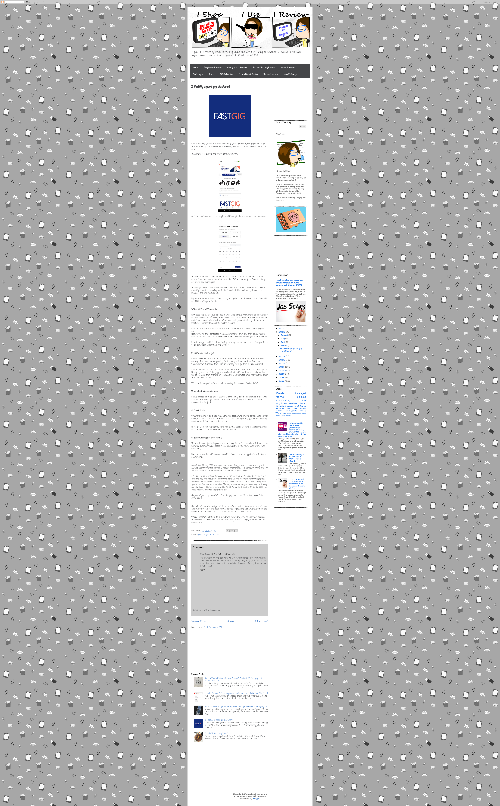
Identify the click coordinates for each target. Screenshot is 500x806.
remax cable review (283, 415)
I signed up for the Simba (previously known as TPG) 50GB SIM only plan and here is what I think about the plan (292, 429)
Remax (303, 406)
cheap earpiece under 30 (291, 404)
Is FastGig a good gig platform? (219, 720)
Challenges (198, 74)
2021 (282, 367)
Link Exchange (290, 74)
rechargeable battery (296, 411)
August (284, 335)
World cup (281, 413)
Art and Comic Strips (248, 74)
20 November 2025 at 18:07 (223, 554)
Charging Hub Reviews (237, 67)
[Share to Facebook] (234, 530)
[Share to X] (232, 530)
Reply (202, 570)
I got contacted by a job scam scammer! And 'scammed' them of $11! (289, 282)
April (283, 342)
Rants (211, 74)
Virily (289, 413)
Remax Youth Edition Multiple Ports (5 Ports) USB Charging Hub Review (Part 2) (233, 679)
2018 (282, 377)
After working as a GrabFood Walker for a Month (297, 457)
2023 (282, 360)
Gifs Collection (226, 74)
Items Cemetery (271, 74)
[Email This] (227, 530)
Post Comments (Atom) (215, 627)
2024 (282, 356)
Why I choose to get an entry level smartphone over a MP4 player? (236, 706)
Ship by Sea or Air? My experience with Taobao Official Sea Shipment (236, 693)
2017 (282, 381)
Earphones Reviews (213, 67)
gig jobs (201, 534)
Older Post (261, 621)
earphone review (286, 403)
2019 (282, 374)
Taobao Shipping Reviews (264, 67)
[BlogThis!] (229, 530)
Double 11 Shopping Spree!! (217, 733)
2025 (282, 332)
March (284, 346)
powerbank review (299, 413)
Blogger (256, 798)
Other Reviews (288, 67)
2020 (282, 370)
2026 (282, 328)
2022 (282, 363)
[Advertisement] (229, 651)
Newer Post (198, 621)
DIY (304, 400)
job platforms (212, 534)
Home (195, 67)
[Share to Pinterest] (237, 530)
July (283, 338)
